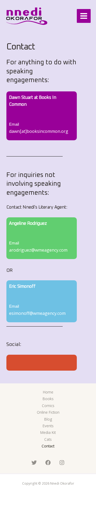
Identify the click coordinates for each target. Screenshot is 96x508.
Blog (48, 419)
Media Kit (48, 432)
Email (14, 124)
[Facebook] (48, 462)
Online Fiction (48, 412)
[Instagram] (62, 462)
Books (48, 398)
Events (48, 425)
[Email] (13, 117)
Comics (48, 405)
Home (48, 392)
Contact (48, 445)
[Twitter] (34, 462)
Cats (48, 439)
